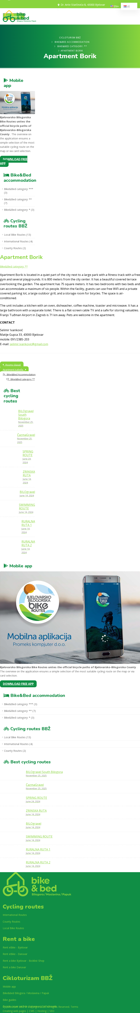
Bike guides (9, 1000)
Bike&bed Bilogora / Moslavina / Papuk (26, 993)
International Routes (15, 915)
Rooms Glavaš (12, 364)
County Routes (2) (15, 248)
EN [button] (115, 6)
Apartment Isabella (14, 369)
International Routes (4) (18, 241)
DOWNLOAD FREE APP (13, 161)
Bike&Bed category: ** (72, 46)
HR (128, 6)
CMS (31, 1011)
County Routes (11, 921)
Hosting (41, 1011)
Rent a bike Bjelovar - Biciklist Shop (23, 960)
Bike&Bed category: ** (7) (18, 201)
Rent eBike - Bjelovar (15, 947)
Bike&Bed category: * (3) (19, 209)
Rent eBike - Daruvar (15, 954)
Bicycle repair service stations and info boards (30, 1006)
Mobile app (9, 986)
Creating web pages (14, 1011)
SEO (51, 1011)
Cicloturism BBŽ (70, 37)
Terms (74, 1006)
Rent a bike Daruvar (14, 967)
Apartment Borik (21, 257)
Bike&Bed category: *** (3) (18, 190)
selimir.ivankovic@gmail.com (29, 344)
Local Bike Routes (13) (17, 234)
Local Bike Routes (13, 928)
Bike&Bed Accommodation (72, 41)
